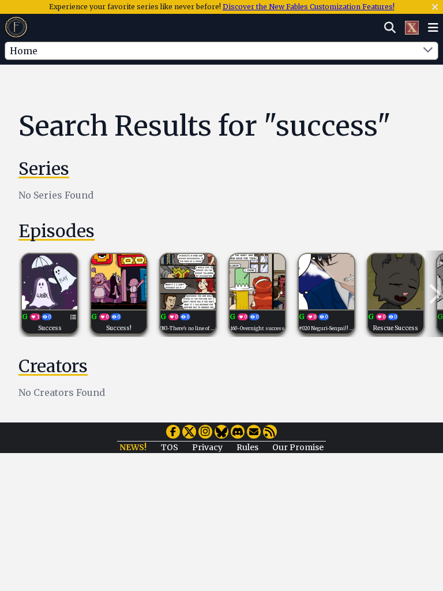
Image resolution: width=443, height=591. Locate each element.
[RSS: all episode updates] (270, 432)
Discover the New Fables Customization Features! (309, 6)
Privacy (207, 447)
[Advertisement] (230, 88)
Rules (247, 447)
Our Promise (298, 447)
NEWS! (133, 447)
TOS (169, 447)
